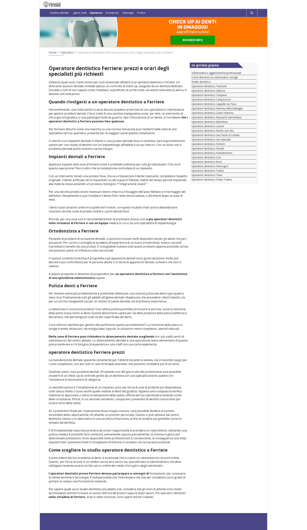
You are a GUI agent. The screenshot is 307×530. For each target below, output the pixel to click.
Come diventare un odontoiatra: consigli (215, 77)
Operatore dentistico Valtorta (208, 90)
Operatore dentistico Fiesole (208, 148)
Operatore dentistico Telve (207, 175)
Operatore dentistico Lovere (208, 126)
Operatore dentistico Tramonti (209, 86)
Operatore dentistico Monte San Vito (213, 130)
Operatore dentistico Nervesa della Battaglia (217, 108)
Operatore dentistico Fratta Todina (212, 179)
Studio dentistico (201, 81)
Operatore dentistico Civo (206, 157)
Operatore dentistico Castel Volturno (213, 113)
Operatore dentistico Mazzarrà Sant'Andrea (216, 117)
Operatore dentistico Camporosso (211, 99)
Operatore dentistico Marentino (210, 121)
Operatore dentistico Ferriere (208, 144)
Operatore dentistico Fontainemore (212, 153)
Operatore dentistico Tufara (208, 170)
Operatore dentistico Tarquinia (209, 95)
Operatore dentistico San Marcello (211, 139)
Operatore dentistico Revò (207, 161)
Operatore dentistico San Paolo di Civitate (216, 135)
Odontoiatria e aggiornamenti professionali (216, 73)
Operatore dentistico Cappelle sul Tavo (214, 104)
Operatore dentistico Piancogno (210, 166)
